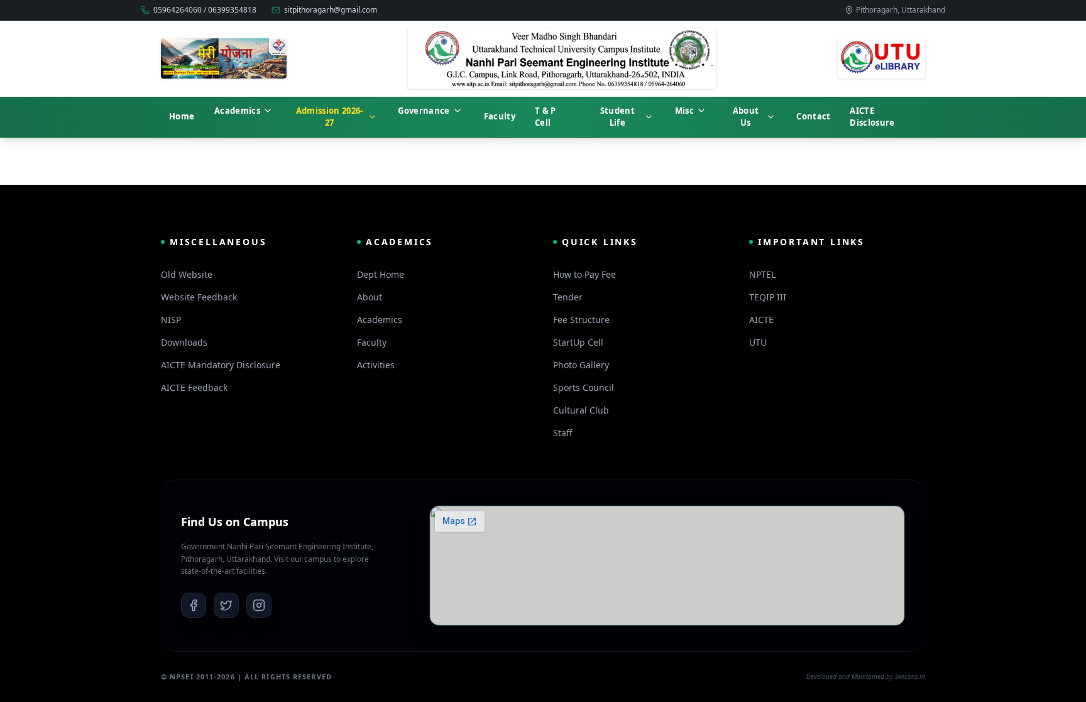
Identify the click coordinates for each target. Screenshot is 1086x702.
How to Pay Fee (584, 274)
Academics (379, 320)
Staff (563, 433)
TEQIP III (767, 297)
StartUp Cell (578, 342)
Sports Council (583, 387)
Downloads (184, 342)
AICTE (761, 320)
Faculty (372, 342)
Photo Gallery (581, 365)
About (369, 297)
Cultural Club (581, 410)
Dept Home (380, 274)
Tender (568, 297)
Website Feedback (199, 297)
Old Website (186, 274)
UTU (758, 342)
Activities (376, 365)
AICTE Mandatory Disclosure (220, 365)
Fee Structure (581, 320)
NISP (171, 320)
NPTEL (762, 274)
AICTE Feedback (194, 387)
